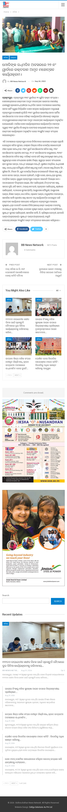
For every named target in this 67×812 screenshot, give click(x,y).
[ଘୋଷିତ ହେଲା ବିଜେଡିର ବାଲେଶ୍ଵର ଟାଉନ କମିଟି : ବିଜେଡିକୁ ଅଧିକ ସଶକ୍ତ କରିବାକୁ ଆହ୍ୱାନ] (48, 346)
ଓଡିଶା (5, 57)
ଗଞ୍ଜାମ (13, 57)
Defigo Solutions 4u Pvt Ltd (40, 807)
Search (5, 595)
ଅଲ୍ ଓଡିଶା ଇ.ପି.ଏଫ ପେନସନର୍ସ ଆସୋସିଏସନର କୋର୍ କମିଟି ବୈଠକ (17, 272)
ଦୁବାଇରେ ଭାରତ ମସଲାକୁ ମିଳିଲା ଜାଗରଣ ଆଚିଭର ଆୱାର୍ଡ (50, 272)
